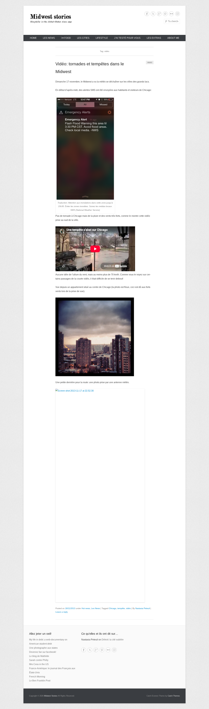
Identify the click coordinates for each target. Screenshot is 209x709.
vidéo (128, 608)
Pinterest (165, 13)
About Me (173, 38)
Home (33, 38)
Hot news (86, 608)
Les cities (83, 38)
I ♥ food (66, 38)
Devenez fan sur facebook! (42, 652)
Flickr (171, 13)
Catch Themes (174, 696)
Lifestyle (102, 38)
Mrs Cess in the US (39, 664)
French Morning (37, 676)
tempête (121, 608)
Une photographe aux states (43, 648)
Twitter (153, 13)
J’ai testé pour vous (127, 38)
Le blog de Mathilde (39, 656)
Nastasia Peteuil (142, 608)
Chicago (112, 608)
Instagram (177, 13)
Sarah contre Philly (38, 660)
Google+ (159, 13)
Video (149, 62)
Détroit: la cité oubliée (113, 639)
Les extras (154, 38)
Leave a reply (61, 612)
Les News (49, 38)
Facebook (147, 13)
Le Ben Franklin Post (39, 680)
